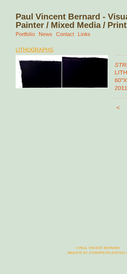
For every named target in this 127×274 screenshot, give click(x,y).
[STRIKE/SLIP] (62, 72)
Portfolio (25, 34)
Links (84, 34)
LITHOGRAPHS (34, 50)
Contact (65, 34)
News (45, 34)
